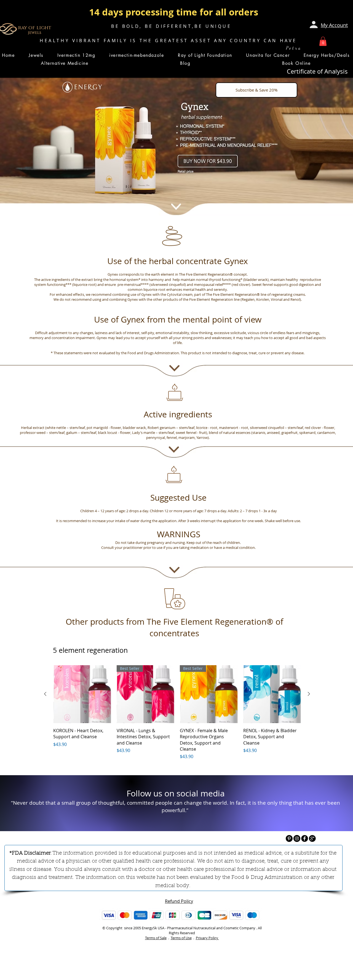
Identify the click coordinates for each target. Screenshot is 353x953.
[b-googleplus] (312, 838)
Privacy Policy (207, 937)
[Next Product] (309, 694)
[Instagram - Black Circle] (296, 838)
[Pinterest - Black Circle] (289, 838)
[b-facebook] (304, 838)
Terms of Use (181, 937)
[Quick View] (82, 694)
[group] (177, 713)
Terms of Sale (156, 937)
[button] (323, 41)
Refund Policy (179, 901)
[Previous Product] (45, 694)
